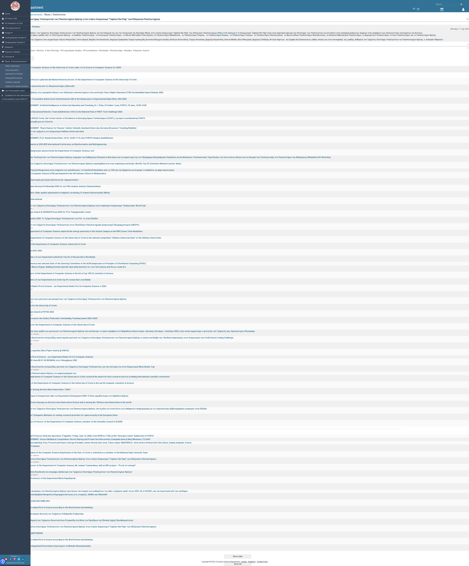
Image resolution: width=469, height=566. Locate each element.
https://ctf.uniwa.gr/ (227, 33)
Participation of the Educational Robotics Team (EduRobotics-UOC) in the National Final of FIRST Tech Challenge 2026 (68, 112)
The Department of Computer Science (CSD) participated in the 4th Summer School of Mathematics (60, 173)
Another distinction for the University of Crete (35, 305)
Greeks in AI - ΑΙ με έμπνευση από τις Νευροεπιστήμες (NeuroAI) (44, 86)
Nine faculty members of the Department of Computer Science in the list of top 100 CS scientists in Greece (63, 273)
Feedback (252, 562)
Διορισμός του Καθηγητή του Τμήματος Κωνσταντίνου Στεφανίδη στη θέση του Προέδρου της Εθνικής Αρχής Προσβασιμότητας (73, 520)
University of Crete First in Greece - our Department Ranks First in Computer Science (53, 357)
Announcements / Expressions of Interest (14, 72)
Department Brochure (15, 563)
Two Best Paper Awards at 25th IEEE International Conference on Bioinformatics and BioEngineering (60, 144)
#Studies (36, 27)
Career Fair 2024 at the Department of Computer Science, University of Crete (50, 244)
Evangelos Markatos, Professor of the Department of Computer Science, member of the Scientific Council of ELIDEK (68, 422)
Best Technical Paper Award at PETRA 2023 (34, 312)
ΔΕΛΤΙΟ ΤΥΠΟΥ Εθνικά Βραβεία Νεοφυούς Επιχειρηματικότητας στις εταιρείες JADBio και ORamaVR (60, 494)
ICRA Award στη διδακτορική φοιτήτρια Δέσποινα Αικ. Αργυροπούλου (46, 180)
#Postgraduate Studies (71, 50)
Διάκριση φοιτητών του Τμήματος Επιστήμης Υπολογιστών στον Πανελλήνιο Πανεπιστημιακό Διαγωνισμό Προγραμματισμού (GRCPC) (76, 225)
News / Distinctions (12, 66)
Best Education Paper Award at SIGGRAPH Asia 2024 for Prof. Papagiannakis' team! (52, 212)
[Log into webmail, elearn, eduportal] (463, 10)
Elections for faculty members (16, 86)
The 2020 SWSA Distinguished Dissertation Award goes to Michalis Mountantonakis (52, 546)
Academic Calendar (12, 82)
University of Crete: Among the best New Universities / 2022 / (42, 389)
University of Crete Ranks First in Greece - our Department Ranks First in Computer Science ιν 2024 (60, 286)
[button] (3, 561)
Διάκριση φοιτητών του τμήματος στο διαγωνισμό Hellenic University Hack (49, 131)
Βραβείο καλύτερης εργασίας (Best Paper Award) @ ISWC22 (41, 350)
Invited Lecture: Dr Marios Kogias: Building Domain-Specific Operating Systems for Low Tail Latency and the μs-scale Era (70, 267)
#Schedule (103, 50)
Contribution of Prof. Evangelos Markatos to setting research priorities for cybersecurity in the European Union (66, 415)
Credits (244, 562)
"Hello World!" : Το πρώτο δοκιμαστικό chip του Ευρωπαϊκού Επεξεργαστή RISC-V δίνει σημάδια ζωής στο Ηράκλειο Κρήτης (71, 396)
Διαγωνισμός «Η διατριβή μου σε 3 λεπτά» (33, 122)
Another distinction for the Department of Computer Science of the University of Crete (54, 325)
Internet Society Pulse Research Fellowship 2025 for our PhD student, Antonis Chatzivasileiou (57, 186)
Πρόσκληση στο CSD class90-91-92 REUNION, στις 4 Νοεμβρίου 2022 (45, 360)
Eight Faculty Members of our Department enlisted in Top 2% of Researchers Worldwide (54, 257)
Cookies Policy (262, 562)
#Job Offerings (52, 50)
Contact (14, 556)
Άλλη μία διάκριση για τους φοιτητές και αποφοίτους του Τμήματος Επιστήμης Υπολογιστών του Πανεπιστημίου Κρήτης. (70, 299)
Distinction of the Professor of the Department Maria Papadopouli (44, 478)
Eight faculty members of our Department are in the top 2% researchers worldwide (52, 280)
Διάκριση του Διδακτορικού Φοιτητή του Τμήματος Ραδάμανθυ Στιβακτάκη (48, 514)
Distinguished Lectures (13, 78)
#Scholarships (116, 50)
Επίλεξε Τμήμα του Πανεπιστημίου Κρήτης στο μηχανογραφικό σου (45, 373)
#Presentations (90, 50)
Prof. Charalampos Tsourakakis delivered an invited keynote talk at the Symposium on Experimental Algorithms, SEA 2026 (70, 99)
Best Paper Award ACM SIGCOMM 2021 (32, 501)
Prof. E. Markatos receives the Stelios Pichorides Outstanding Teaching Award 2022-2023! (55, 318)
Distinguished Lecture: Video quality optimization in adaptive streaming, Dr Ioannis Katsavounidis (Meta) (62, 193)
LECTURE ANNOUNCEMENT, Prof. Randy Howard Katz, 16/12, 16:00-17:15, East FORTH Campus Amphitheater (63, 138)
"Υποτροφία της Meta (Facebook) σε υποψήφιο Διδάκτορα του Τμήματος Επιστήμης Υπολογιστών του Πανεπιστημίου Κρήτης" (73, 472)
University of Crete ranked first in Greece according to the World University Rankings (53, 507)
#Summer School (141, 50)
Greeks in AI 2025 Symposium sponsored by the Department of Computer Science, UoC (54, 151)
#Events (40, 50)
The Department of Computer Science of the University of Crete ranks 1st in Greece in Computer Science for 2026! (67, 67)
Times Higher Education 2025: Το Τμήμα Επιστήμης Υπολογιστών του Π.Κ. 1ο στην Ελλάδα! (56, 218)
